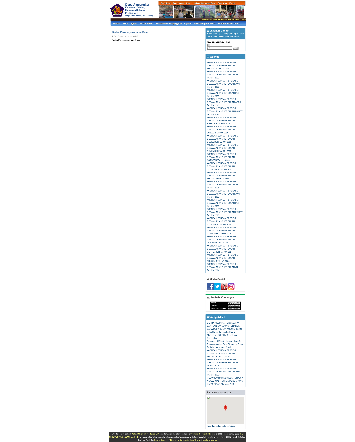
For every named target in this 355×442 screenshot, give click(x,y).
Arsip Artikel (217, 317)
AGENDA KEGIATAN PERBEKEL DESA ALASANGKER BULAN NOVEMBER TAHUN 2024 (222, 230)
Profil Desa (165, 3)
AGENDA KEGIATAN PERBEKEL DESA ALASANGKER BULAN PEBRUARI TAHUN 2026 (222, 120)
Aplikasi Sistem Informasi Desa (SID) (145, 434)
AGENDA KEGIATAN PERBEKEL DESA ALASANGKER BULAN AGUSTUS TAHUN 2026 (222, 65)
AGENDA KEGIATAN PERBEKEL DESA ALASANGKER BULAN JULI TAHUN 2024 (223, 266)
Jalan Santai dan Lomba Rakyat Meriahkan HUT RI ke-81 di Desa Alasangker (222, 334)
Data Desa (222, 3)
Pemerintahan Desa (181, 3)
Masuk (235, 48)
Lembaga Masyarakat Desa (203, 3)
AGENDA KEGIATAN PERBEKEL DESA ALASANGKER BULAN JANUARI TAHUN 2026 (222, 129)
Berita (125, 23)
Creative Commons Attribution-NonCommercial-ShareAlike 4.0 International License (185, 440)
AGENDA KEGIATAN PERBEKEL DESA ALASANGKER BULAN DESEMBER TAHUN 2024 (222, 221)
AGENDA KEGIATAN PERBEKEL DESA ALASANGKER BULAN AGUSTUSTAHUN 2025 (222, 175)
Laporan (187, 23)
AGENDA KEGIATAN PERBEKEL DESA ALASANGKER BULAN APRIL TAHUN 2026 (224, 102)
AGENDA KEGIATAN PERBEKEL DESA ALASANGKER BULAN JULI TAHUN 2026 (223, 74)
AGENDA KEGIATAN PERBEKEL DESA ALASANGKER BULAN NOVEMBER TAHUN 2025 (222, 147)
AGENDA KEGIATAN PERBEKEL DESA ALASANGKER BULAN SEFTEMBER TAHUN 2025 (222, 166)
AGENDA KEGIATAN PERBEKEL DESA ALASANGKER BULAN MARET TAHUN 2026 (225, 111)
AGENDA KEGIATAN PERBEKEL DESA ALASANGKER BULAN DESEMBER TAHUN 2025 (222, 138)
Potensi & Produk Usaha (228, 23)
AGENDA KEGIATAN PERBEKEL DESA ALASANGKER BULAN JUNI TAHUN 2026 (223, 83)
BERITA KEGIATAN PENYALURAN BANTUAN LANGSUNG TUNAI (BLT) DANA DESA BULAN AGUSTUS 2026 (224, 325)
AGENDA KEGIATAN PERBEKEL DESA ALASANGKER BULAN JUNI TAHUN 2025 (223, 193)
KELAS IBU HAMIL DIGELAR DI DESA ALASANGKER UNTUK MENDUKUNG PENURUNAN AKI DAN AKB (225, 380)
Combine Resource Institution (202, 434)
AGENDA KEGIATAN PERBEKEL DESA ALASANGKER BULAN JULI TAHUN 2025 (223, 184)
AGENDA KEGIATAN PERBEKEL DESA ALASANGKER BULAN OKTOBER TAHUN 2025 (222, 156)
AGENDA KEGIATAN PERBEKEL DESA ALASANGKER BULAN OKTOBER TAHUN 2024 (222, 239)
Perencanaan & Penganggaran (169, 23)
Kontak (232, 3)
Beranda (116, 23)
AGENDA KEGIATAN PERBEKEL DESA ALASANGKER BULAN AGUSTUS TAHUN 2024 (222, 257)
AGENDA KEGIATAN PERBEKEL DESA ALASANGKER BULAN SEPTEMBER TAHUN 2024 (222, 248)
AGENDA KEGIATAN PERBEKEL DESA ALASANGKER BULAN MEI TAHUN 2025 (223, 202)
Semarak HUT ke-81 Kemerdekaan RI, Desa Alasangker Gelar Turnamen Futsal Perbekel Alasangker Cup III (225, 344)
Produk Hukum (146, 23)
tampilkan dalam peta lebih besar (221, 425)
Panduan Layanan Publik (204, 23)
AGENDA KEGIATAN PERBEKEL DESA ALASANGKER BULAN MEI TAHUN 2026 (223, 92)
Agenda (134, 23)
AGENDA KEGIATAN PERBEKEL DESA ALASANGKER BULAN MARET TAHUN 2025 (225, 211)
